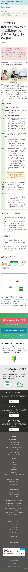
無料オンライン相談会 (14, 481)
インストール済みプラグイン (14, 454)
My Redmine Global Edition (14, 540)
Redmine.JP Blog (14, 527)
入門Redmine (15, 200)
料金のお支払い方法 (14, 452)
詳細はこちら (13, 401)
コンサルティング (14, 484)
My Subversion (14, 542)
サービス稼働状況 (14, 464)
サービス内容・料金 (14, 442)
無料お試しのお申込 (14, 492)
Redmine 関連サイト (14, 514)
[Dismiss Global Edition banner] (26, 2)
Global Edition (4, 3)
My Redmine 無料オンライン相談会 (11, 52)
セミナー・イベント (14, 477)
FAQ (14, 467)
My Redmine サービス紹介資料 (14, 503)
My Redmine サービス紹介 (14, 505)
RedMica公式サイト (14, 532)
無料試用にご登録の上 (10, 305)
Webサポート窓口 (14, 469)
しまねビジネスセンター (11, 133)
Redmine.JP (14, 525)
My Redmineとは (14, 439)
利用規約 (14, 563)
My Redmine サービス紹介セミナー (14, 479)
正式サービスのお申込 (14, 494)
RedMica (16, 62)
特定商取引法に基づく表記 (14, 566)
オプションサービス (14, 449)
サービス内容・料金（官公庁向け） (14, 445)
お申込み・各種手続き (14, 489)
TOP (2, 11)
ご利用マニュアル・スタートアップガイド (14, 474)
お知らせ (7, 11)
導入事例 (14, 458)
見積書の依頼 (14, 472)
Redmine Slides (14, 529)
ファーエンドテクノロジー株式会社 (18, 569)
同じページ (13, 303)
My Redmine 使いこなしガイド (14, 500)
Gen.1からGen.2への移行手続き (14, 496)
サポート (14, 462)
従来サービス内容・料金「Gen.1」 (14, 447)
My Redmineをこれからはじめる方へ (14, 512)
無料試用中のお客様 (20, 118)
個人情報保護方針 (14, 560)
